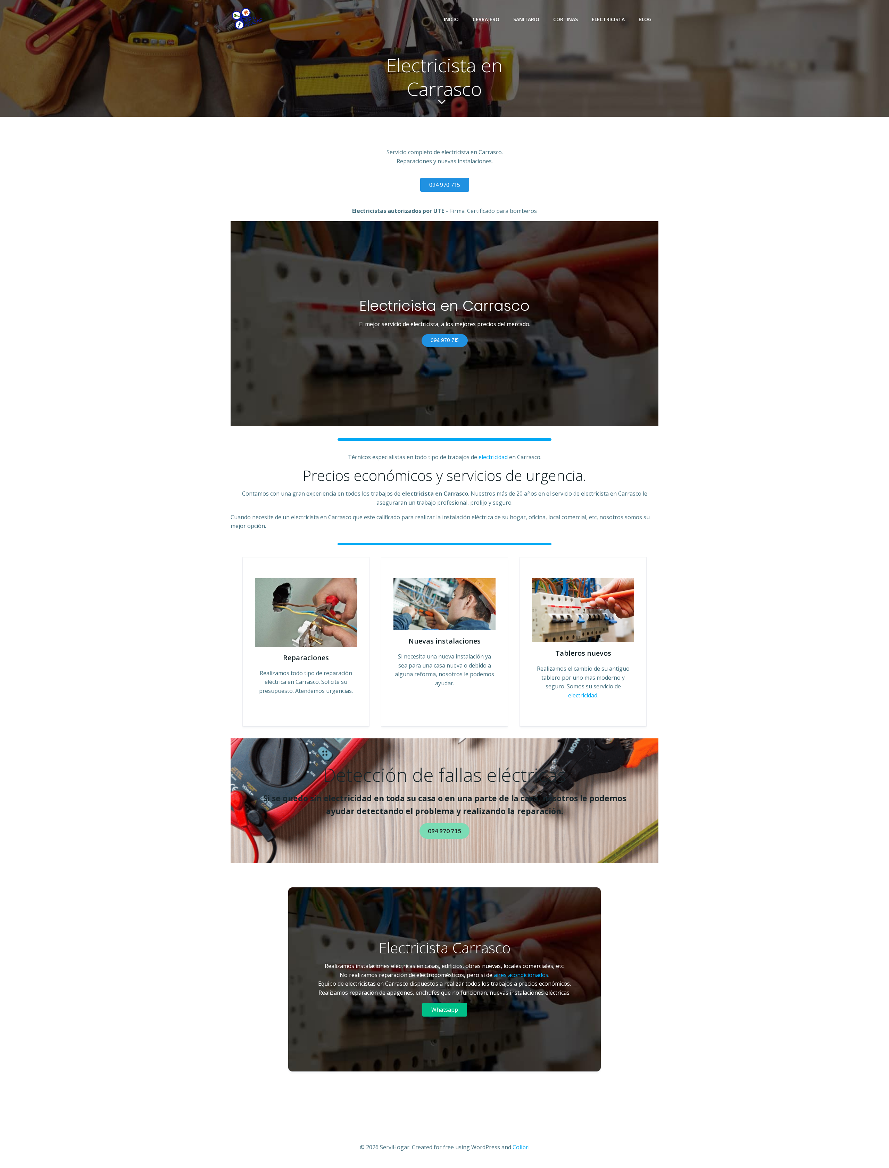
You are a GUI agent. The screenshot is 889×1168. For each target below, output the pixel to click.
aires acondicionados (520, 975)
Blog (645, 19)
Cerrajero (486, 19)
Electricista (608, 19)
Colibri (521, 1147)
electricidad (493, 457)
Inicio (451, 19)
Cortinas (565, 19)
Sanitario (526, 19)
